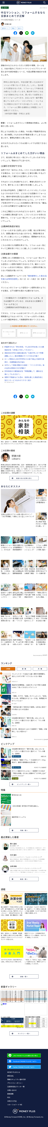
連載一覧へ (24, 976)
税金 (13, 28)
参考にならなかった (39, 333)
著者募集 (10, 1094)
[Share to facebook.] (15, 33)
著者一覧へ (24, 879)
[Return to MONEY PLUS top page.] (24, 2)
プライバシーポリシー (15, 1083)
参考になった (24, 333)
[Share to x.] (21, 33)
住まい (20, 28)
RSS (8, 1097)
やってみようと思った (9, 333)
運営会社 (10, 1076)
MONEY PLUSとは (13, 1072)
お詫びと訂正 (12, 1101)
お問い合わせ (12, 1090)
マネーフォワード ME (14, 1104)
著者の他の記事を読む (24, 478)
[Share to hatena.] (32, 33)
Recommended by (37, 655)
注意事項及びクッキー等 (15, 1086)
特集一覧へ (24, 830)
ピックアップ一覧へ (24, 784)
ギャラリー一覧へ (24, 1033)
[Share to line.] (27, 33)
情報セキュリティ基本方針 (16, 1079)
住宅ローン (5, 28)
